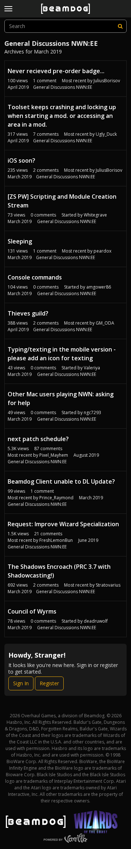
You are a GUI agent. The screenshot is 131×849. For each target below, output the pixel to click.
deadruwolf (96, 621)
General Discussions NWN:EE (62, 87)
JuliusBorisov (107, 81)
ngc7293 (92, 412)
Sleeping (20, 241)
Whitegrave (95, 215)
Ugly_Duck (106, 134)
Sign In (21, 683)
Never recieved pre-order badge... (56, 71)
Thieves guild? (28, 313)
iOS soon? (21, 160)
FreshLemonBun (56, 540)
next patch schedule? (38, 439)
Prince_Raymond (56, 498)
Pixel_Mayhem (53, 455)
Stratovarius (108, 585)
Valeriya (92, 368)
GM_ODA (105, 323)
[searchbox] (65, 26)
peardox (102, 251)
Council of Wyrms (32, 611)
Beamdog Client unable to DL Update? (61, 481)
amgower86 (98, 287)
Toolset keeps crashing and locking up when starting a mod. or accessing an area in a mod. (62, 115)
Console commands (35, 277)
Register (49, 683)
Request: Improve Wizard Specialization (63, 524)
